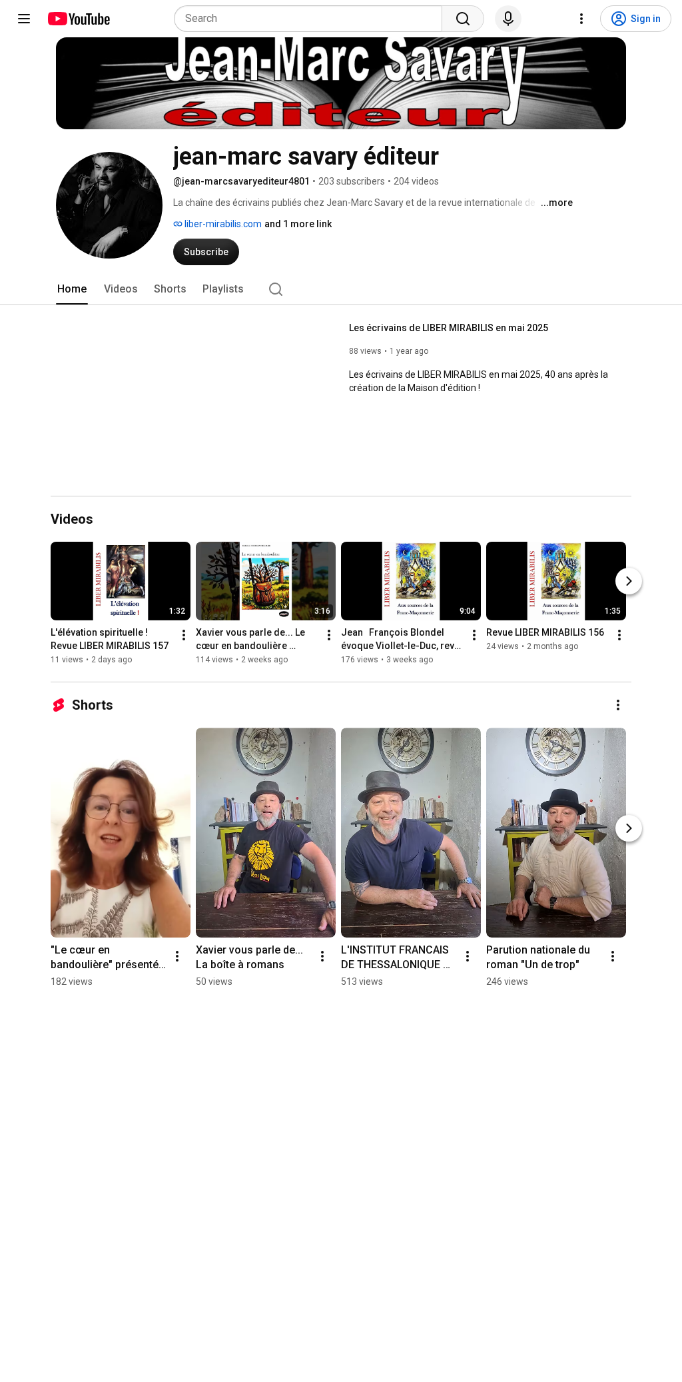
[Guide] (24, 19)
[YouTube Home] (78, 18)
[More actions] (183, 635)
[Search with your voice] (508, 18)
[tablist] (341, 289)
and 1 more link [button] (298, 224)
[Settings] (581, 19)
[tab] (72, 289)
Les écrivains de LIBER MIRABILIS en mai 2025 (448, 328)
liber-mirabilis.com (222, 224)
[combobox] (312, 19)
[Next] (628, 581)
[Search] (463, 18)
